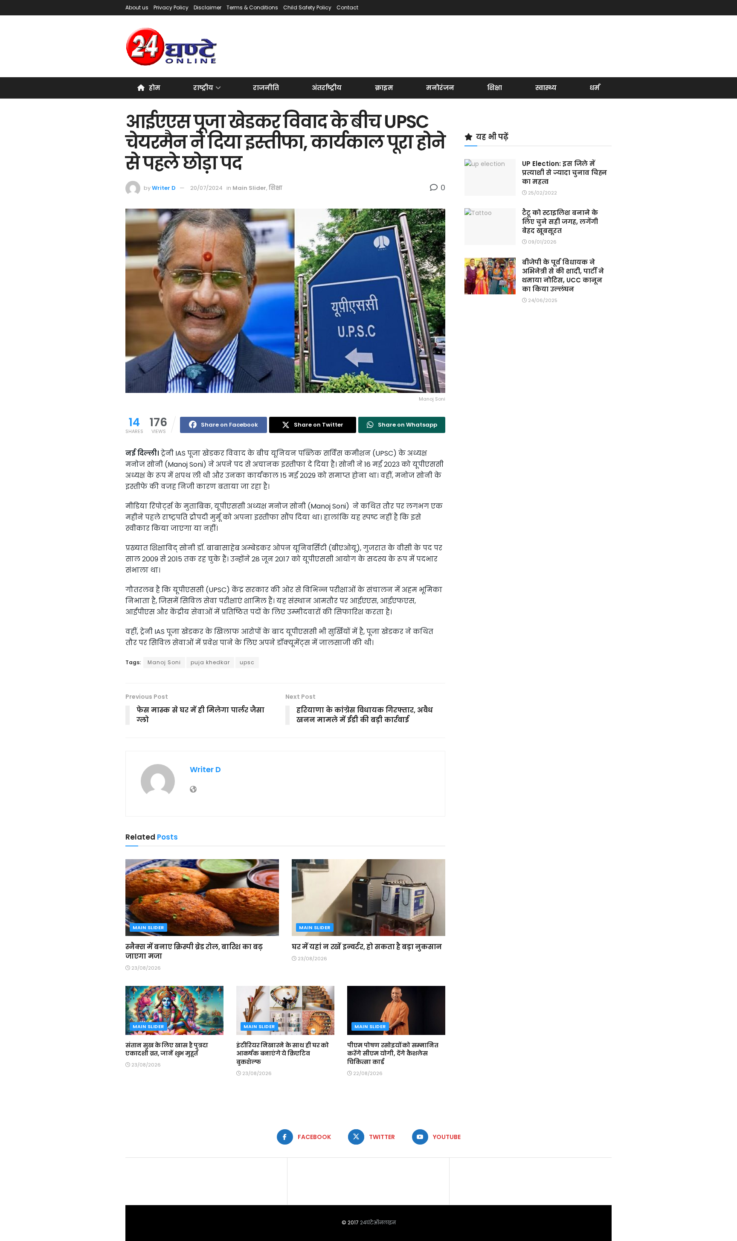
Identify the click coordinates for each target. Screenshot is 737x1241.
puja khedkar (210, 662)
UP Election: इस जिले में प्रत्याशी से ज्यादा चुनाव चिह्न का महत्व (564, 172)
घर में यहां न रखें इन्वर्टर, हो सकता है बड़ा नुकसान (367, 947)
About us (136, 7)
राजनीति (266, 87)
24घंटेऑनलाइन (378, 1222)
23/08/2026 (145, 968)
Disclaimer (207, 7)
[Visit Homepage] (172, 46)
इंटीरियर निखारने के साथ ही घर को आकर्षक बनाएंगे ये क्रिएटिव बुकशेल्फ (282, 1053)
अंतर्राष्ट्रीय (327, 87)
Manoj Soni (164, 662)
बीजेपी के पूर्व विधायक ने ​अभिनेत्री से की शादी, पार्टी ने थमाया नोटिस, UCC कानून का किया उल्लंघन (563, 276)
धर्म (594, 87)
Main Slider (249, 188)
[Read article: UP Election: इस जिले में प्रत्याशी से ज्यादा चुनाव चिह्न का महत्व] (490, 177)
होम (154, 87)
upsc (247, 662)
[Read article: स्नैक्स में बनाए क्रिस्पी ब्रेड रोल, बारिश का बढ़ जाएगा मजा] (202, 897)
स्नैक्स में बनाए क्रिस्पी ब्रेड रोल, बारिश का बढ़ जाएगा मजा (193, 951)
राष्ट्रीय (203, 87)
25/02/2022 (542, 192)
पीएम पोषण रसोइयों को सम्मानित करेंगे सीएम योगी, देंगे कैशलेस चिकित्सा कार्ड (392, 1053)
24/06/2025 (542, 300)
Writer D (164, 188)
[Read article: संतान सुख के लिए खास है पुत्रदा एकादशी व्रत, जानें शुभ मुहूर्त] (174, 1010)
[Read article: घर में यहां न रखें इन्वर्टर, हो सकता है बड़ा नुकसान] (368, 897)
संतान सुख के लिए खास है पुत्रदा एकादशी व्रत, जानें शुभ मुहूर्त (166, 1049)
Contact (347, 7)
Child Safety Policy (307, 7)
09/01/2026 (542, 241)
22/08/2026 (367, 1073)
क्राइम (384, 87)
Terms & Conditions (252, 7)
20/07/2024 (206, 188)
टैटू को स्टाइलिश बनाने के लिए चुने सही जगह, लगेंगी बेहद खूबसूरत (560, 221)
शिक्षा (494, 87)
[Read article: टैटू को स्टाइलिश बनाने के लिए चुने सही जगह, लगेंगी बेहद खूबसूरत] (490, 226)
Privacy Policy (171, 7)
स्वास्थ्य (546, 87)
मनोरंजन (440, 87)
